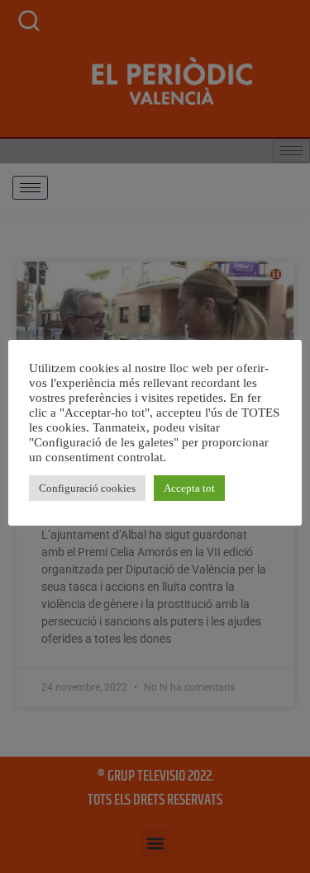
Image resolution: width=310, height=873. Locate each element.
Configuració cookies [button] (87, 488)
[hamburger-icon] (30, 188)
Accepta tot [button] (189, 488)
